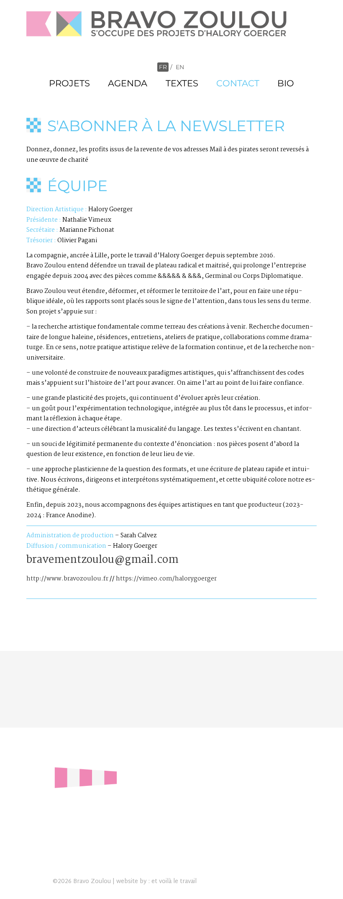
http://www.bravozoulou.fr (67, 579)
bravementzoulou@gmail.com (102, 560)
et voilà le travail (174, 881)
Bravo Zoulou (92, 881)
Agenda (127, 83)
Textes (182, 83)
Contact (237, 83)
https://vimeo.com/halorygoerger (166, 579)
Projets (69, 83)
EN (180, 67)
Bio (285, 83)
